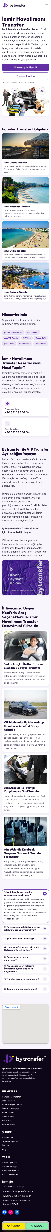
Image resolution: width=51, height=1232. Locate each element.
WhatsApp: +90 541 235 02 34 (17, 1196)
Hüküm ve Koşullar (10, 1170)
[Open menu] (46, 5)
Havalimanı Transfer (11, 1097)
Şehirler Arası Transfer (12, 1104)
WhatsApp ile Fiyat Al (25, 67)
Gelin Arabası (40, 343)
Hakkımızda (7, 1137)
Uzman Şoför (40, 338)
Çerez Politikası (9, 1166)
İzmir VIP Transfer (11, 338)
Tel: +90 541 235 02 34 (13, 1186)
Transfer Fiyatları (25, 76)
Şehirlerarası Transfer (13, 332)
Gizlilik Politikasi (9, 1162)
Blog (4, 1149)
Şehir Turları (9, 343)
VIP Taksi (27, 338)
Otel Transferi (32, 332)
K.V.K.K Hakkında (10, 1174)
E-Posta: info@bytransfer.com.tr (18, 1191)
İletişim (5, 1145)
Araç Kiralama (25, 343)
